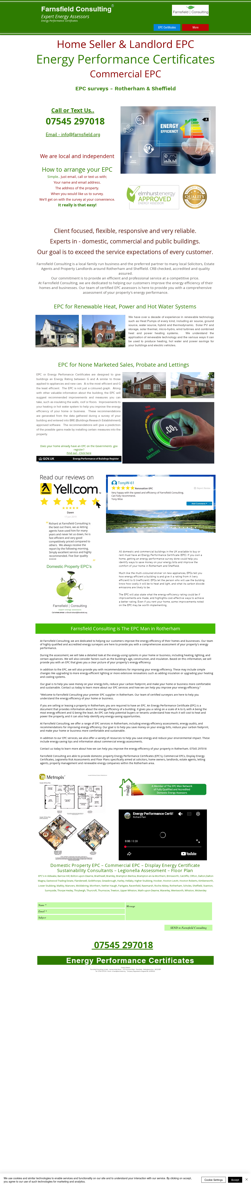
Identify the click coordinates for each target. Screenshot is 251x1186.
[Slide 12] (171, 527)
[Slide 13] (175, 527)
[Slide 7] (151, 527)
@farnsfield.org (121, 971)
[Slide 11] (167, 527)
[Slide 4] (138, 527)
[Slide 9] (159, 527)
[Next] (212, 503)
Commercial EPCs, (175, 756)
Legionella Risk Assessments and (75, 759)
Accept (235, 1180)
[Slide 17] (191, 527)
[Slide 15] (183, 527)
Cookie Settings (214, 1180)
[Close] (246, 1179)
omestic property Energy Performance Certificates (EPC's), (128, 756)
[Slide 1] (126, 527)
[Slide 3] (134, 527)
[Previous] (109, 503)
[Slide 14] (179, 527)
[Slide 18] (195, 527)
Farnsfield (57, 9)
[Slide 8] (155, 527)
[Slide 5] (143, 527)
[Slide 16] (187, 527)
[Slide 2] (130, 527)
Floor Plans (103, 759)
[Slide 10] (163, 527)
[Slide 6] (147, 527)
